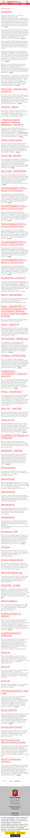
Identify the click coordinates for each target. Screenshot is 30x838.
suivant (17, 781)
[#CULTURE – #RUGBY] (11, 155)
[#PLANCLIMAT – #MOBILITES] (14, 339)
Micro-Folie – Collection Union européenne (14, 90)
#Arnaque (5, 547)
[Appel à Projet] (8, 420)
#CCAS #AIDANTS (9, 710)
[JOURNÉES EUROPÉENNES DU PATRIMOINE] (15, 436)
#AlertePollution (8, 479)
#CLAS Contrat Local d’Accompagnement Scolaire (13, 741)
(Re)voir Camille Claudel (11, 140)
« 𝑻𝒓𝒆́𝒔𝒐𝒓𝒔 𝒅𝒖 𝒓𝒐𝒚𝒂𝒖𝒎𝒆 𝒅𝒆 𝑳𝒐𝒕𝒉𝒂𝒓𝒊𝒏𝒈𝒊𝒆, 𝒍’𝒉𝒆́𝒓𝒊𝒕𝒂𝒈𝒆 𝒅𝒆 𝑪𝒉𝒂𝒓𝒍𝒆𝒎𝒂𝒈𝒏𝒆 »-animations (12, 122)
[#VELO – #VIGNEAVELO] (12, 391)
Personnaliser (15, 836)
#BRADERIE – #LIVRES (10, 585)
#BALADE (6, 408)
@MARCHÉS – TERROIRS (11, 450)
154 (11, 781)
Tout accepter (10, 833)
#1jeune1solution (8, 467)
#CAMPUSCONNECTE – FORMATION (11, 634)
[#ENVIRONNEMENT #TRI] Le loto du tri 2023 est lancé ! (14, 189)
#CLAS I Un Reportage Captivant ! (11, 760)
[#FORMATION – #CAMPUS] (13, 278)
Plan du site (15, 813)
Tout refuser (21, 833)
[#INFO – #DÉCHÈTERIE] (11, 295)
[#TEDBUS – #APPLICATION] (13, 355)
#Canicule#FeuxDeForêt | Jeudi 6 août (14, 692)
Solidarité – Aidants (9, 107)
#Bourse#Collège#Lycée (11, 572)
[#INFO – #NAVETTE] (10, 324)
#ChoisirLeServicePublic (11, 727)
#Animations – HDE (9, 531)
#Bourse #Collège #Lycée (12, 560)
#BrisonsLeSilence (9, 601)
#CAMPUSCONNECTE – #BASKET (11, 615)
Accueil (3, 8)
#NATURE (16, 408)
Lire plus (6, 26)
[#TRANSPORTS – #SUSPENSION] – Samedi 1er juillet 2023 (14, 373)
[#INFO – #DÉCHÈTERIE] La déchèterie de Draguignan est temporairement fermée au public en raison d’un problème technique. (14, 311)
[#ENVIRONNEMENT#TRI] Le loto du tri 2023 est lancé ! (13, 225)
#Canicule (5, 652)
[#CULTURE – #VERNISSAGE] (13, 171)
